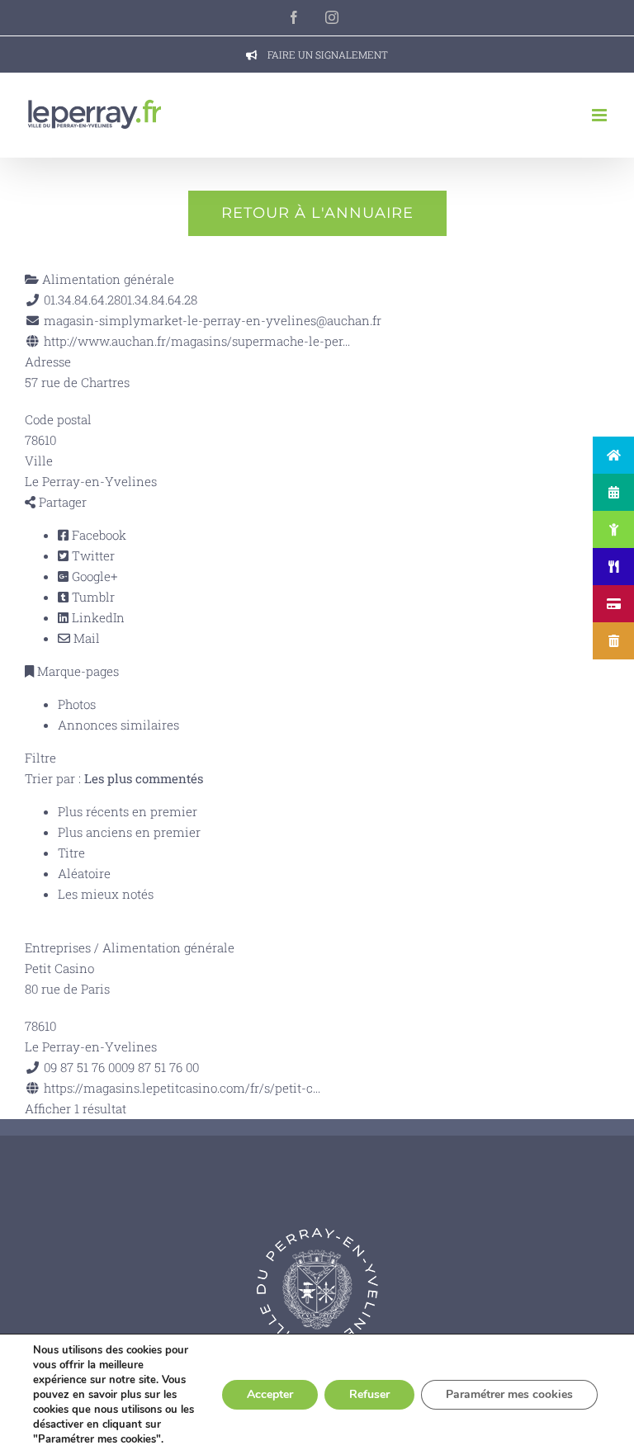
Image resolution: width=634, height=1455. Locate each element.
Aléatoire (84, 873)
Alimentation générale (106, 279)
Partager (61, 502)
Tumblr (92, 596)
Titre (71, 852)
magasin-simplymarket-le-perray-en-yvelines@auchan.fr (212, 320)
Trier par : (114, 778)
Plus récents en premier (127, 811)
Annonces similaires (118, 724)
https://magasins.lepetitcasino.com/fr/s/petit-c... (182, 1087)
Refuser (369, 1394)
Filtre (40, 757)
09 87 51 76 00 (160, 1067)
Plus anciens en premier (129, 832)
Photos (77, 704)
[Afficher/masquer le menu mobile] (600, 115)
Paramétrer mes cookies (509, 1394)
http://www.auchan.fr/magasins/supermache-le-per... (197, 341)
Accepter (270, 1394)
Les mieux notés (106, 894)
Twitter (92, 555)
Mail (85, 638)
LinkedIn (97, 617)
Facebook (97, 535)
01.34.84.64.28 (159, 299)
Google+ (93, 576)
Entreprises (58, 947)
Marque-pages (76, 671)
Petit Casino (59, 968)
